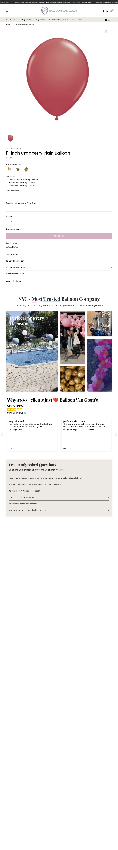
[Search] (103, 11)
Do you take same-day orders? (23, 504)
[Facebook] (106, 19)
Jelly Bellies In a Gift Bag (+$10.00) (22, 183)
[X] (16, 281)
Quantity (9, 217)
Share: (8, 281)
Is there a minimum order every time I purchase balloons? (35, 484)
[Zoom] (106, 30)
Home (8, 25)
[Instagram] (109, 19)
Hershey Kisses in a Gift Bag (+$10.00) (23, 180)
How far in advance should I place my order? (29, 510)
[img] (60, 409)
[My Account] (107, 11)
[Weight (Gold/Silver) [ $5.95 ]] (9, 169)
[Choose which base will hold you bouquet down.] (20, 164)
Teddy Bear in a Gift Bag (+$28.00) (22, 186)
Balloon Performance (15, 267)
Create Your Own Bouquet (58, 20)
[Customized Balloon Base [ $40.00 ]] (26, 169)
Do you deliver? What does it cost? (24, 491)
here (60, 469)
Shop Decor (40, 20)
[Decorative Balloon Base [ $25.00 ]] (18, 169)
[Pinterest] (20, 281)
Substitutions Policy (15, 274)
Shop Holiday (26, 20)
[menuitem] (13, 20)
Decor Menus (77, 20)
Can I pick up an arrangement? (23, 497)
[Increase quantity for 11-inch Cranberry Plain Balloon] (15, 221)
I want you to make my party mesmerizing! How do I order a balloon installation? (45, 478)
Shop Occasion (11, 20)
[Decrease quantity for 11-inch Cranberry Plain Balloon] (8, 221)
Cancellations (12, 254)
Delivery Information (15, 261)
